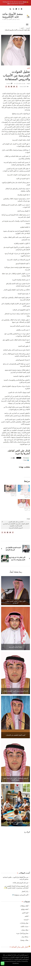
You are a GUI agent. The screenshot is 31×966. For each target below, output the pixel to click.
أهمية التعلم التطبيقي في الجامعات (15, 735)
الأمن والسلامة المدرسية (10, 492)
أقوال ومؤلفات (24, 906)
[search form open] (10, 9)
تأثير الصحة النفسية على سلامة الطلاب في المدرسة (15, 823)
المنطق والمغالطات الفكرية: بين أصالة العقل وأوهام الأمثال (15, 779)
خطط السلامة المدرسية (24, 507)
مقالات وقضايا (24, 940)
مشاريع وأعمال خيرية (22, 933)
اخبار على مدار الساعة (19, 947)
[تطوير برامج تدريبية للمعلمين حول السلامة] (24, 488)
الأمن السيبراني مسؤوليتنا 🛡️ (20, 895)
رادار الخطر (25, 891)
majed (28, 83)
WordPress (16, 963)
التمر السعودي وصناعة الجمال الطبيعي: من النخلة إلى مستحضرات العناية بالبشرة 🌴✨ (16, 887)
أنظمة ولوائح (24, 909)
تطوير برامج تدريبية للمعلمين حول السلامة (25, 493)
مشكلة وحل (25, 937)
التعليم (28, 68)
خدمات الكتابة (24, 926)
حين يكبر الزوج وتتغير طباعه (20, 883)
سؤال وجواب (24, 930)
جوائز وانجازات (24, 923)
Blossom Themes (16, 961)
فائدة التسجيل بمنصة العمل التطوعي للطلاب (15, 691)
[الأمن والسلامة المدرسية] (10, 488)
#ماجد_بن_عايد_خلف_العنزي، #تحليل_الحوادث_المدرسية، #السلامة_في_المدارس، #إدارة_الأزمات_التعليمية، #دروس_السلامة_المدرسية (16, 525)
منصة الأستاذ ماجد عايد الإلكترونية (12, 15)
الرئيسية (26, 919)
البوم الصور (25, 913)
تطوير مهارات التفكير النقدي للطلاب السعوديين (15, 602)
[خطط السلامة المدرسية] (24, 502)
